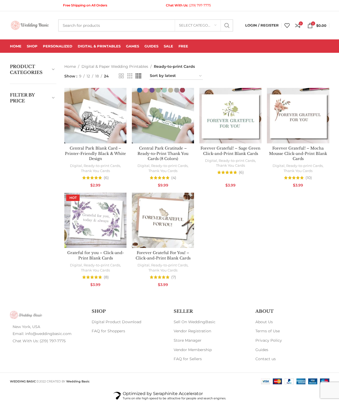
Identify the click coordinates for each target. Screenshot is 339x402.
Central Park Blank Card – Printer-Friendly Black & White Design (95, 153)
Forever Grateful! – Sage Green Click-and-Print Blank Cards (230, 151)
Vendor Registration (192, 331)
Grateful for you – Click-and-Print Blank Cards (95, 255)
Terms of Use (267, 331)
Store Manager (188, 340)
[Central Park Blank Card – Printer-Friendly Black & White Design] (95, 115)
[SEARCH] (227, 25)
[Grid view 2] (121, 76)
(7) (173, 277)
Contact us (265, 358)
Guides (261, 349)
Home (70, 66)
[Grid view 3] (129, 76)
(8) (106, 277)
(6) (106, 178)
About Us (264, 321)
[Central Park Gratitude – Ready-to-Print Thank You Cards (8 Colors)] (163, 115)
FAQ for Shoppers (108, 331)
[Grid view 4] (138, 76)
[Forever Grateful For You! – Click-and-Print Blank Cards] (163, 220)
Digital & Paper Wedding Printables (114, 66)
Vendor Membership (193, 349)
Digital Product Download (116, 321)
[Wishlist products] (287, 25)
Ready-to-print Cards (102, 165)
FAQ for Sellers (188, 358)
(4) (173, 178)
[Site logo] (30, 25)
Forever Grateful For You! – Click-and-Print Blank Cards (163, 255)
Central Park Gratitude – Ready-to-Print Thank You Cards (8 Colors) (162, 153)
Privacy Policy (268, 340)
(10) (309, 178)
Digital (76, 165)
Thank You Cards (95, 171)
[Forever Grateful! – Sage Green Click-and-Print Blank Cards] (230, 115)
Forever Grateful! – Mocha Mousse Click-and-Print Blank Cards (298, 153)
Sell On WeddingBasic (194, 321)
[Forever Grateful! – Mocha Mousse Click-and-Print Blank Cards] (298, 115)
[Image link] (26, 314)
